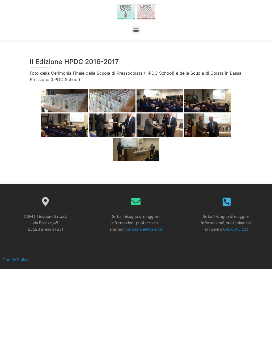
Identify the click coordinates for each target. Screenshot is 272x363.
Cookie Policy (15, 259)
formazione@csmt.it (143, 228)
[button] (136, 30)
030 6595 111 (236, 228)
